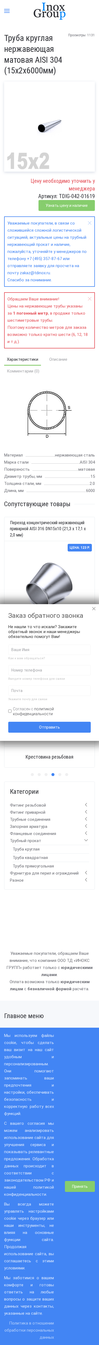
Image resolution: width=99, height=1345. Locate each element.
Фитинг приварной (27, 812)
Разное (17, 880)
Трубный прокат (25, 840)
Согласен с (33, 711)
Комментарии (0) (23, 371)
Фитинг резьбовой (28, 805)
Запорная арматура (28, 826)
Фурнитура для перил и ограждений (44, 873)
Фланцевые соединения (33, 833)
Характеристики (22, 359)
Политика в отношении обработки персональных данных (29, 1330)
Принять (80, 1186)
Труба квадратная (30, 857)
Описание (58, 359)
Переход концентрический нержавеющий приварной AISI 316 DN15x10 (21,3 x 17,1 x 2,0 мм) (48, 529)
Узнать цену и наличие (67, 205)
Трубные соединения (30, 819)
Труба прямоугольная (33, 866)
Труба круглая (26, 849)
